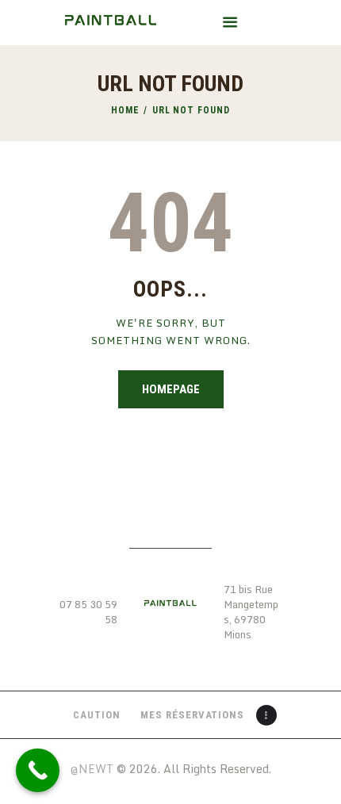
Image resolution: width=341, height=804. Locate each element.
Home (125, 110)
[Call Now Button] (37, 770)
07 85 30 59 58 (88, 612)
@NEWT (92, 769)
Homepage (171, 389)
